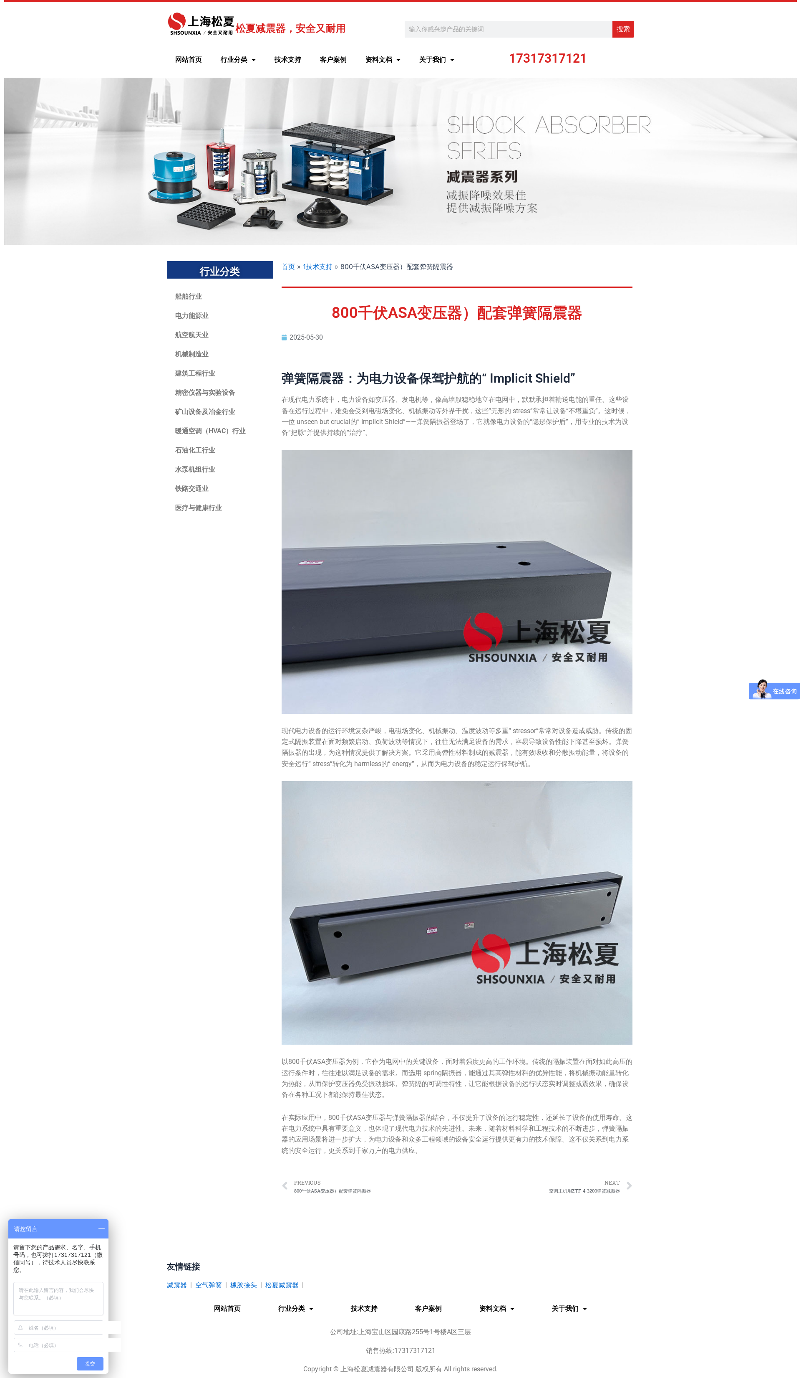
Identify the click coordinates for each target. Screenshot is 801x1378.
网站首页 (188, 59)
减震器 (177, 1285)
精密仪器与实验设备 (205, 392)
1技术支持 (317, 266)
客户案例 (333, 59)
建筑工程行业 (195, 373)
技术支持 (288, 59)
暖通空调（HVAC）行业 (210, 431)
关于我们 (432, 59)
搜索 (623, 29)
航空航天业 (192, 335)
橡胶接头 (243, 1285)
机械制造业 (192, 354)
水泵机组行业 (195, 469)
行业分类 (234, 59)
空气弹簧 (208, 1285)
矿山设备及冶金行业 (205, 412)
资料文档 (378, 59)
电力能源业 (192, 316)
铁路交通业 (192, 488)
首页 (288, 266)
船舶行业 (188, 296)
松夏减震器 (282, 1285)
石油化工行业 (195, 450)
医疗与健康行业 (198, 508)
